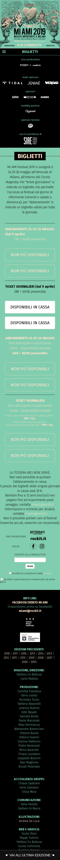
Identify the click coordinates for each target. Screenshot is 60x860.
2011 (14, 658)
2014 (41, 653)
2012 (6, 658)
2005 (34, 662)
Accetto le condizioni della (32, 573)
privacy (48, 573)
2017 (15, 653)
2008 (41, 658)
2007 (49, 658)
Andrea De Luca (29, 821)
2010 (23, 658)
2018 (7, 653)
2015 (32, 653)
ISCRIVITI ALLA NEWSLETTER (30, 554)
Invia (30, 566)
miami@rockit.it (43, 505)
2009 (31, 658)
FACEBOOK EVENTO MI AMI (30, 602)
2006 (25, 662)
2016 (23, 653)
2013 (49, 653)
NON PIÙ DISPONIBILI (30, 254)
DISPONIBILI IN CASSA (30, 307)
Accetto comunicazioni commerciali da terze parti (27, 580)
